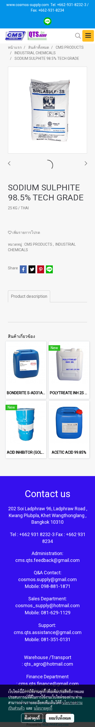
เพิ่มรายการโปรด (26, 232)
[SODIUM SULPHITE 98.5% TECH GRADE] (47, 110)
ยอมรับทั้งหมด (60, 718)
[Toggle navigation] (88, 36)
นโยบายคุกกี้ (43, 708)
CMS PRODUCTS (38, 244)
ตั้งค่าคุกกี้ (32, 718)
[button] (76, 36)
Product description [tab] (29, 296)
